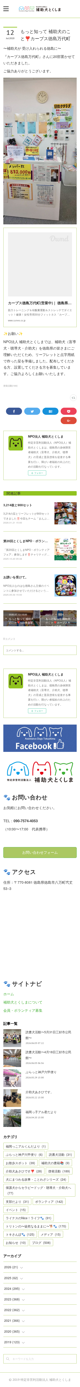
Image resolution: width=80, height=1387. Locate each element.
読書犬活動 (60, 1154)
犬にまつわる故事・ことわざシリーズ (36, 1179)
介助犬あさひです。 (40, 1092)
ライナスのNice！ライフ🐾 (28, 1218)
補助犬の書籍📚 (55, 1163)
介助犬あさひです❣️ (24, 1171)
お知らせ (16, 1242)
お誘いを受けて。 (15, 577)
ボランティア (49, 1201)
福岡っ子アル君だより (41, 1112)
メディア (51, 1234)
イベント (16, 1209)
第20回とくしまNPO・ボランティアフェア (33, 541)
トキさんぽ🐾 (20, 1234)
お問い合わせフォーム (40, 852)
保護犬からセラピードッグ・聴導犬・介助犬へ (38, 1190)
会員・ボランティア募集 (22, 1010)
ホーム (8, 993)
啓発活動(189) (10, 385)
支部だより (17, 1201)
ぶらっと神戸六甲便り (41, 1072)
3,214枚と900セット (17, 505)
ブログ (41, 1242)
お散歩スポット (20, 1163)
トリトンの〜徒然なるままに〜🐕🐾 (36, 1226)
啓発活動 (59, 1171)
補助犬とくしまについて (22, 1002)
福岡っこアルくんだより (26, 1146)
